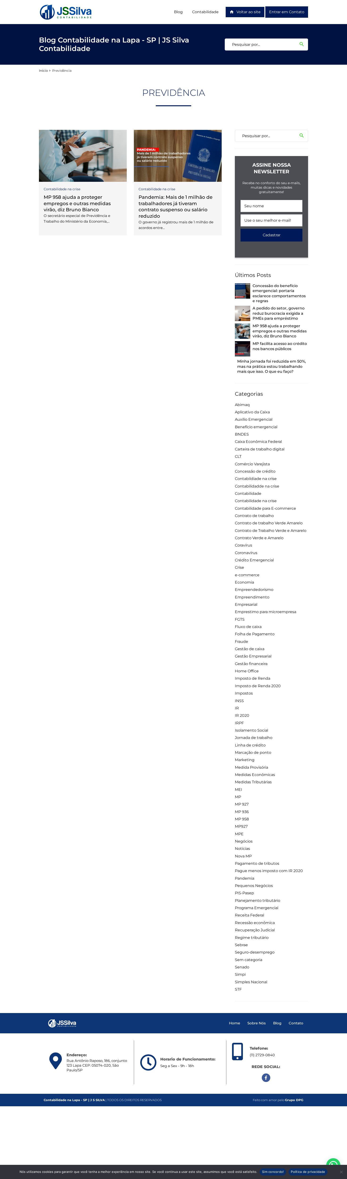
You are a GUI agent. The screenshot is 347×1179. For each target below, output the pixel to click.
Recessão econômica (255, 922)
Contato (296, 1023)
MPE (239, 834)
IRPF (239, 723)
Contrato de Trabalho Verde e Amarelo (270, 530)
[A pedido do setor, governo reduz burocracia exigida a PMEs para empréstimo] (242, 313)
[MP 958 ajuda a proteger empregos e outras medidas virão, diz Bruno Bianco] (83, 156)
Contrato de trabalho (254, 515)
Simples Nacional (251, 982)
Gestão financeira (251, 664)
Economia (244, 582)
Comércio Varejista (252, 464)
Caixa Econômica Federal (258, 441)
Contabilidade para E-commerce (265, 508)
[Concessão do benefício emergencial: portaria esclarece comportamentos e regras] (242, 291)
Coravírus (243, 545)
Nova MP (243, 856)
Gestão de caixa (249, 649)
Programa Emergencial (256, 908)
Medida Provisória (251, 767)
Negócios (244, 841)
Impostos (244, 693)
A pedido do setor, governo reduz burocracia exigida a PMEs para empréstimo (279, 313)
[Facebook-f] (266, 1077)
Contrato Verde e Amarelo (259, 538)
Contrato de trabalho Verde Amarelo (269, 523)
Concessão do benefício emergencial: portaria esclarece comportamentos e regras (279, 293)
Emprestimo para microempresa (265, 612)
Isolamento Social (251, 730)
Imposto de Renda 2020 (258, 686)
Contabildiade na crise (256, 478)
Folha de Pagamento (255, 634)
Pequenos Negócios (254, 885)
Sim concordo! (273, 1172)
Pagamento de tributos (257, 863)
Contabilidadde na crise (257, 486)
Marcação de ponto (253, 752)
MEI (238, 789)
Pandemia (244, 878)
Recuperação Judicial (255, 930)
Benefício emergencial (256, 427)
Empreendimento (252, 597)
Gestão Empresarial (253, 656)
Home (234, 1023)
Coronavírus (246, 553)
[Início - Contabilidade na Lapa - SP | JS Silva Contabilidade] (66, 12)
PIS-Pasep (244, 893)
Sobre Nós (256, 1023)
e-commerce (247, 575)
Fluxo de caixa (248, 626)
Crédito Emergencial (254, 560)
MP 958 (242, 819)
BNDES (242, 434)
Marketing (244, 760)
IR (237, 708)
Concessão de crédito (255, 471)
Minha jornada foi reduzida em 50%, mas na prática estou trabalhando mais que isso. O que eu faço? (271, 366)
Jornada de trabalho (253, 737)
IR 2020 (242, 715)
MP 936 (242, 812)
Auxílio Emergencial (253, 419)
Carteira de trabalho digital (259, 449)
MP (238, 797)
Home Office (247, 671)
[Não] (341, 1172)
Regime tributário (252, 937)
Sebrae (241, 945)
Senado (242, 967)
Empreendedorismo (254, 589)
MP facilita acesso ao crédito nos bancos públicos (280, 346)
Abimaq (242, 405)
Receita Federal (249, 915)
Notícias (242, 848)
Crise (239, 567)
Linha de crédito (250, 745)
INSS (239, 701)
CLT (238, 456)
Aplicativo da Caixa (252, 412)
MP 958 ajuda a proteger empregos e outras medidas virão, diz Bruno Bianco (77, 203)
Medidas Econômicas (255, 774)
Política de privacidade (308, 1172)
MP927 (241, 826)
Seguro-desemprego (255, 952)
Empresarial (246, 604)
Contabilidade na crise (62, 189)
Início (43, 70)
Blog (178, 12)
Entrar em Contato (286, 12)
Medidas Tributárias (253, 782)
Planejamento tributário (257, 900)
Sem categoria (248, 960)
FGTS (240, 619)
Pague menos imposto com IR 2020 (269, 871)
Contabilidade (205, 12)
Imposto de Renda (252, 678)
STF (238, 989)
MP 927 (242, 804)
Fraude (241, 641)
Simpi (240, 974)
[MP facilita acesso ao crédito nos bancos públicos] (242, 348)
